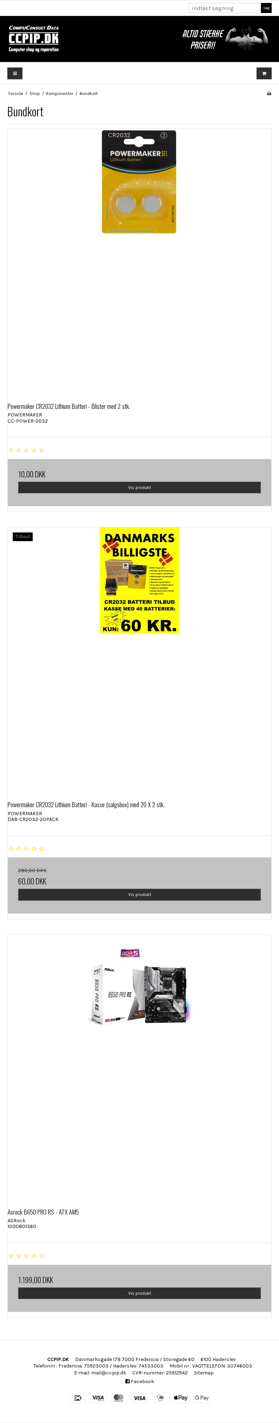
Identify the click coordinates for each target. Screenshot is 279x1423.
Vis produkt (139, 487)
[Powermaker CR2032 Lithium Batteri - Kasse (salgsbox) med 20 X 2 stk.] (139, 659)
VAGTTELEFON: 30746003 (222, 1366)
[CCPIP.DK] (139, 39)
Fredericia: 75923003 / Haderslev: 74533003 (110, 1366)
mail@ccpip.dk (108, 1373)
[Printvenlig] (269, 93)
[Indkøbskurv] (264, 73)
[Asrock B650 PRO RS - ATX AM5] (139, 1066)
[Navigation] (15, 73)
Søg (266, 7)
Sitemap (204, 1373)
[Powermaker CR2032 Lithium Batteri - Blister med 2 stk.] (139, 260)
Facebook (142, 1381)
